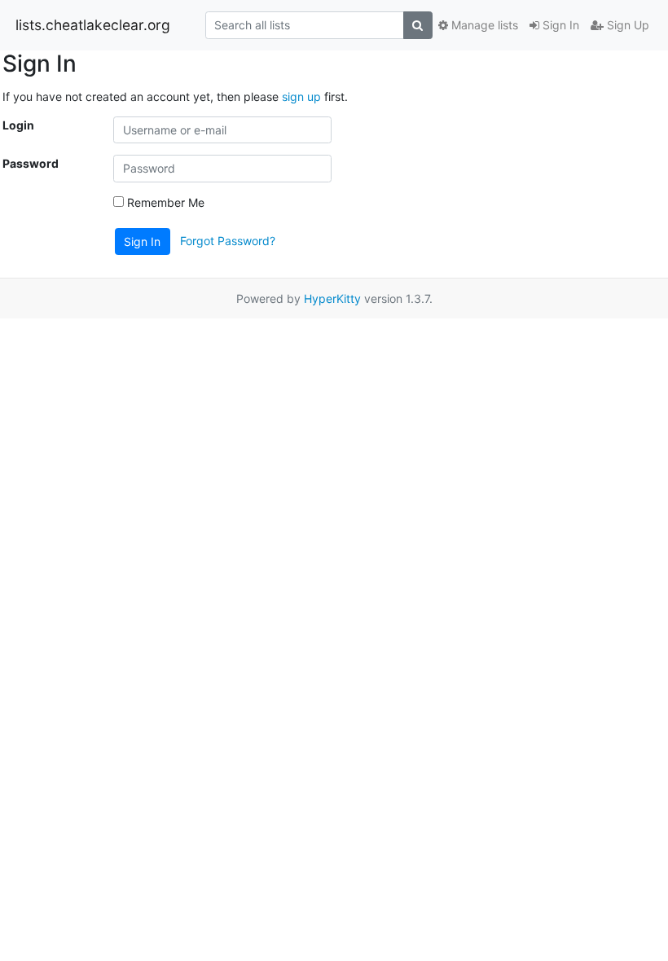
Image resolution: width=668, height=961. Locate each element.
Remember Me (164, 202)
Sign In (559, 25)
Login (18, 125)
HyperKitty (332, 298)
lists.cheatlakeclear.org (92, 24)
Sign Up (626, 25)
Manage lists (483, 25)
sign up (301, 96)
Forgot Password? (227, 240)
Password (30, 163)
